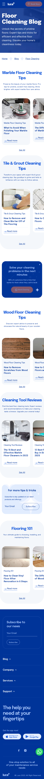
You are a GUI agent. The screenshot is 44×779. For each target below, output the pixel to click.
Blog (16, 58)
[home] (10, 4)
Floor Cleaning (32, 58)
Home (5, 58)
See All (22, 150)
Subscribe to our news (16, 624)
